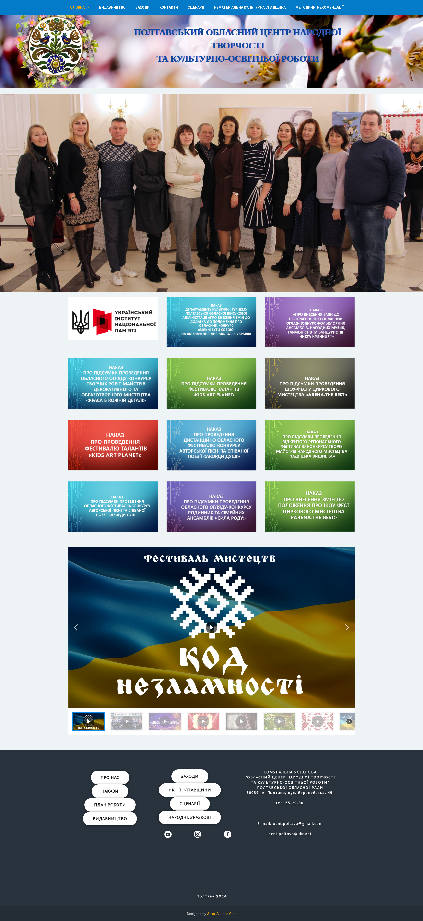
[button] (219, 42)
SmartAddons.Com (221, 914)
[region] (211, 44)
